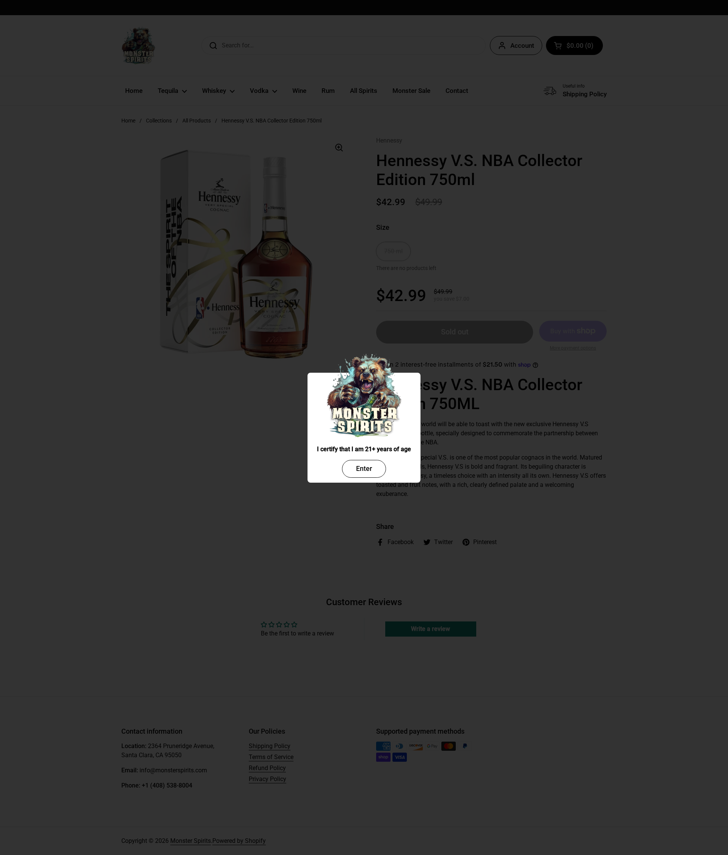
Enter (364, 468)
